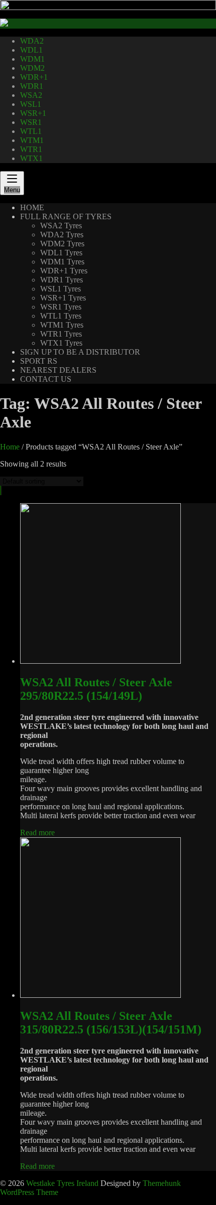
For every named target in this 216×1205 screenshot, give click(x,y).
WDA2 (32, 41)
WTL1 (31, 131)
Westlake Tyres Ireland (62, 1183)
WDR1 (31, 86)
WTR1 (31, 149)
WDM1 (32, 59)
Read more (37, 832)
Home (10, 446)
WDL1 (31, 50)
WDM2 (32, 68)
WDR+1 (34, 77)
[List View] (1, 490)
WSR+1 (33, 113)
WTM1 (32, 140)
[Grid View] (0, 490)
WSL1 (30, 104)
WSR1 (31, 122)
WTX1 (31, 158)
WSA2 (31, 95)
